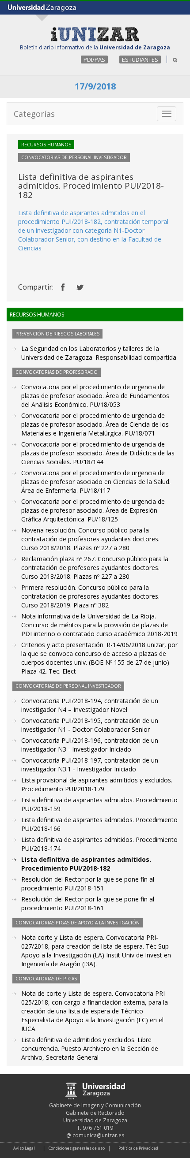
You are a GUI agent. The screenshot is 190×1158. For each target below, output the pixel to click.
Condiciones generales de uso (77, 1148)
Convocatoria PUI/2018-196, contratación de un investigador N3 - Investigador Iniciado (89, 744)
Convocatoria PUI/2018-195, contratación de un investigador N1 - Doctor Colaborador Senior (89, 725)
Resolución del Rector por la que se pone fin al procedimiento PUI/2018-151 (87, 883)
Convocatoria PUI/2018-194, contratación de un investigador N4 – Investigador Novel (89, 705)
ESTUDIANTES (140, 59)
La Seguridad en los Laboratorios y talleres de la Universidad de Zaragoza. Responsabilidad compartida (98, 352)
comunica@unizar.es (98, 1135)
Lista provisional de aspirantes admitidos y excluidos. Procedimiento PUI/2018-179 (96, 784)
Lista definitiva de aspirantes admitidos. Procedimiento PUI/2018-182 (86, 863)
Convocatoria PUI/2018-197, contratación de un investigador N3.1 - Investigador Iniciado (89, 764)
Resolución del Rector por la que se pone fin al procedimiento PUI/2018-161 (87, 903)
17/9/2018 (95, 86)
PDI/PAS (94, 59)
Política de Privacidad (138, 1148)
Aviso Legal (24, 1148)
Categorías (34, 113)
